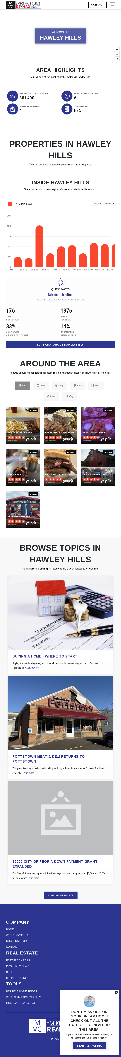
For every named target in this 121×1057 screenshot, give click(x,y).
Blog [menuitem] (9, 972)
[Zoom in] (117, 49)
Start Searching (89, 1045)
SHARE (34, 410)
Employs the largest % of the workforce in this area (60, 300)
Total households (13, 318)
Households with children (68, 334)
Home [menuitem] (10, 929)
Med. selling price (34, 93)
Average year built (66, 318)
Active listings (81, 106)
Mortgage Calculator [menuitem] (22, 1003)
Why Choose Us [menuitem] (17, 935)
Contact (97, 4)
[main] (60, 457)
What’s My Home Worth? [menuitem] (23, 997)
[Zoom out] (117, 54)
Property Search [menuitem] (19, 966)
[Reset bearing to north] (117, 58)
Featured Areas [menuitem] (18, 960)
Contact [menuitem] (12, 946)
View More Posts (60, 895)
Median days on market (30, 106)
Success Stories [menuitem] (18, 941)
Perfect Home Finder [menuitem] (21, 991)
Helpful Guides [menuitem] (17, 978)
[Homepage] (23, 5)
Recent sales (86, 93)
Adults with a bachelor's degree (17, 334)
